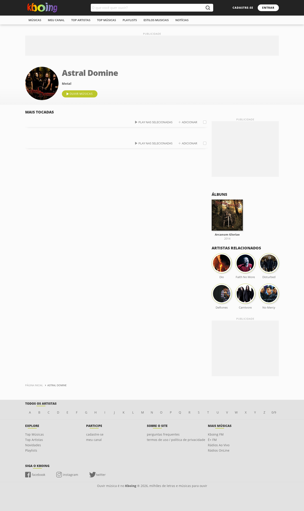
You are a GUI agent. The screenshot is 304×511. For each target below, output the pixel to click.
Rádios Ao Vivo (218, 445)
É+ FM (212, 440)
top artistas (80, 20)
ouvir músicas (81, 94)
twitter (101, 475)
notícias (181, 20)
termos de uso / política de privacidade (176, 440)
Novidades (33, 445)
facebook (38, 475)
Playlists (31, 450)
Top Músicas (34, 434)
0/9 (274, 412)
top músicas (106, 20)
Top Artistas (34, 440)
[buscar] (207, 8)
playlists (130, 20)
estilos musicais (156, 20)
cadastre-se (243, 8)
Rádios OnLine (218, 450)
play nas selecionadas (155, 122)
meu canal (56, 20)
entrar (268, 8)
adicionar (189, 122)
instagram (70, 475)
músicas (34, 20)
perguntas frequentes (163, 434)
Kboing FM (216, 434)
